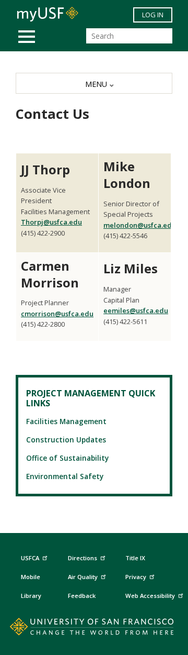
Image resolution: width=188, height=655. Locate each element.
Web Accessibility (150, 596)
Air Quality (83, 577)
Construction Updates (66, 440)
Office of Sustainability (67, 458)
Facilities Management (66, 421)
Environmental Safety (64, 476)
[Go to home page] (94, 629)
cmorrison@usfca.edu (57, 313)
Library (31, 596)
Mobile (30, 577)
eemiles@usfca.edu (135, 310)
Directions (82, 558)
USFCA (30, 558)
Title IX (135, 558)
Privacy (135, 577)
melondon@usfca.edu (139, 225)
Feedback (82, 596)
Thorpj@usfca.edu (51, 222)
